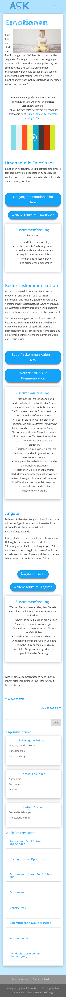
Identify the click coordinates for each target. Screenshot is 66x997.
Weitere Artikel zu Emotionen (33, 215)
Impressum (20, 979)
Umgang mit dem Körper (22, 745)
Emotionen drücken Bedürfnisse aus (30, 876)
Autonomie (15, 778)
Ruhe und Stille (17, 750)
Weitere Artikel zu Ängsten (33, 587)
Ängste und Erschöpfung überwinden (25, 842)
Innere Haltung (17, 756)
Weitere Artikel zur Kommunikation (33, 375)
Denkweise (15, 789)
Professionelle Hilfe (19, 817)
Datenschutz (42, 979)
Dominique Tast (29, 988)
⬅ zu (15, 698)
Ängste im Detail (33, 574)
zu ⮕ (51, 707)
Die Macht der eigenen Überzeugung (24, 955)
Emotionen (15, 784)
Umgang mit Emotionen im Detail (33, 199)
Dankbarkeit (17, 907)
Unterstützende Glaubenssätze (30, 922)
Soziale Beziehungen (20, 812)
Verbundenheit (19, 938)
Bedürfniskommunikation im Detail (33, 357)
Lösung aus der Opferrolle (27, 859)
